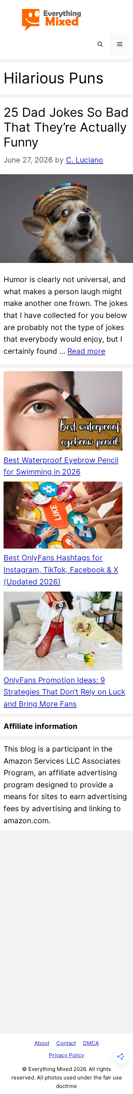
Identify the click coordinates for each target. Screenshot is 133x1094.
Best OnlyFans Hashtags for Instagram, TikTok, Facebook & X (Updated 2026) (61, 569)
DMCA (91, 1043)
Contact (66, 1043)
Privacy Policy (66, 1055)
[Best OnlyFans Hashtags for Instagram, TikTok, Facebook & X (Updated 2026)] (63, 517)
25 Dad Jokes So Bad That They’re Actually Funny (66, 127)
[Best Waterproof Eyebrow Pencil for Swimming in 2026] (63, 412)
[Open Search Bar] (100, 44)
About (41, 1043)
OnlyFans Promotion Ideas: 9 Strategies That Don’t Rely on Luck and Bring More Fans (64, 692)
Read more (86, 351)
